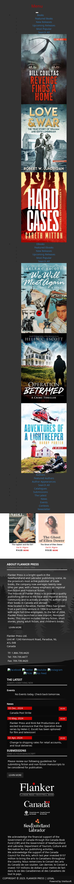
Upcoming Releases (44, 25)
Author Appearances (44, 481)
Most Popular (44, 28)
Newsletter (44, 509)
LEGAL (50, 878)
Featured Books (44, 18)
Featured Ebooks (44, 247)
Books (40, 15)
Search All (44, 32)
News (44, 498)
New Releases (44, 22)
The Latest (40, 495)
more (26, 550)
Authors (40, 474)
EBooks (40, 244)
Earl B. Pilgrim (22, 547)
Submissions (40, 492)
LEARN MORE (15, 627)
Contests (44, 505)
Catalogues (40, 488)
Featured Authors (44, 478)
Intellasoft (66, 881)
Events (44, 502)
